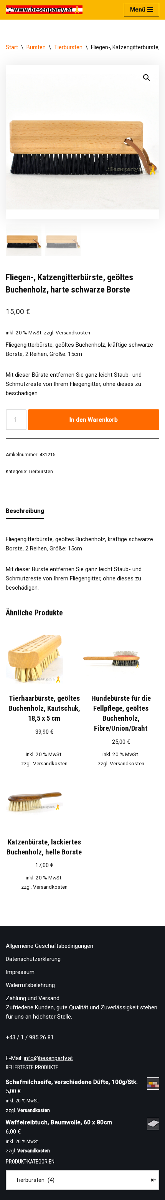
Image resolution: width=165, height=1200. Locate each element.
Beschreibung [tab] (25, 510)
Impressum (20, 972)
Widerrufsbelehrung (30, 985)
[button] (146, 78)
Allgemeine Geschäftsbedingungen (49, 945)
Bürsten (36, 47)
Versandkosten (73, 332)
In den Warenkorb (93, 419)
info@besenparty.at (48, 1058)
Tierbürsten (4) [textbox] (82, 1180)
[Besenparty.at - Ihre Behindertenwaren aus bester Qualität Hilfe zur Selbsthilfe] (44, 9)
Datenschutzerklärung (33, 959)
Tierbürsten (68, 47)
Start (12, 47)
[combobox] (82, 1180)
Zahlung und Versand (32, 998)
